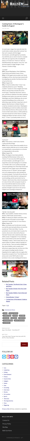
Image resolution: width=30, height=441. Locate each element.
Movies (13, 310)
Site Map (5, 427)
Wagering (6, 405)
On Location (7, 394)
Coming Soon (7, 315)
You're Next (7, 322)
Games (5, 383)
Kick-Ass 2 (6, 318)
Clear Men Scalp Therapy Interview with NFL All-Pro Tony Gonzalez (14, 336)
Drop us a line (5, 409)
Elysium (15, 315)
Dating (5, 372)
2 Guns (5, 313)
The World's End (8, 320)
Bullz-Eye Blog (15, 437)
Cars (5, 368)
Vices (5, 403)
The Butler (22, 318)
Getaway (22, 315)
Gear (5, 385)
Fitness (6, 376)
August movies (14, 313)
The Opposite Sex (8, 401)
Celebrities (7, 370)
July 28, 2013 (5, 28)
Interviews (6, 390)
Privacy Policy (6, 424)
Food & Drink (7, 379)
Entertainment (8, 310)
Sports (5, 396)
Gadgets (6, 381)
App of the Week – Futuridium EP (11, 329)
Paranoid (14, 318)
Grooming (6, 387)
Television (6, 398)
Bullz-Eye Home (7, 430)
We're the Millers (19, 320)
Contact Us (5, 420)
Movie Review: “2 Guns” (12, 297)
